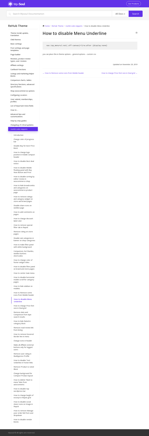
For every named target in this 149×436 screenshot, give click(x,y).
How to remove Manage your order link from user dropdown (24, 412)
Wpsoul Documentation (22, 4)
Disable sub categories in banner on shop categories (24, 239)
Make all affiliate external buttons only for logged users (24, 347)
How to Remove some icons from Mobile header (24, 293)
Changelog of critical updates (22, 125)
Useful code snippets (18, 129)
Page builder (15, 54)
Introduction (18, 135)
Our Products (133, 3)
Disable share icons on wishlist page (23, 206)
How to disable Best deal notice (24, 162)
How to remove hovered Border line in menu (24, 335)
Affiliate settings (17, 65)
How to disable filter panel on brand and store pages (24, 267)
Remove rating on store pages (23, 232)
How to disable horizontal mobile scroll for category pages (24, 279)
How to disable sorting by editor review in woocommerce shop (24, 178)
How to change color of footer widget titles (23, 261)
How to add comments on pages (24, 213)
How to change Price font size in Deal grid (24, 307)
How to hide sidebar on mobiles (23, 287)
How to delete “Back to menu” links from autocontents (23, 382)
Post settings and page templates (19, 49)
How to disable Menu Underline (23, 300)
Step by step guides (18, 120)
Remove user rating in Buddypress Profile (22, 355)
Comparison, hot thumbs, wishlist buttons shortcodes (24, 253)
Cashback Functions (18, 69)
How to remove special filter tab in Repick (23, 226)
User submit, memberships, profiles (21, 100)
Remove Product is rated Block (24, 368)
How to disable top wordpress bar (21, 390)
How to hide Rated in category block (22, 322)
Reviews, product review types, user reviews (20, 59)
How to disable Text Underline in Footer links (23, 361)
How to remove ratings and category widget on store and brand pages (23, 198)
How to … (14, 110)
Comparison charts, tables (20, 80)
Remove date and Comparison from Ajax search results (22, 314)
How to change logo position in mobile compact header (24, 154)
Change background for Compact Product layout (23, 374)
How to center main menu (24, 273)
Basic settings (16, 44)
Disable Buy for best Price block (24, 147)
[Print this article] (136, 32)
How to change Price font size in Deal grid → (119, 73)
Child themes (15, 39)
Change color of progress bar (24, 140)
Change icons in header (23, 340)
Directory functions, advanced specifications (22, 85)
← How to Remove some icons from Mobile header (63, 73)
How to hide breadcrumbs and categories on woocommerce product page (24, 189)
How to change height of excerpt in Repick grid (23, 396)
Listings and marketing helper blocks (22, 74)
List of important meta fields (21, 106)
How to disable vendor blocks (23, 420)
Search (135, 13)
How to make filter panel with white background (24, 245)
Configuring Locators (18, 95)
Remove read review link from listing (23, 328)
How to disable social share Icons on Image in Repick (23, 404)
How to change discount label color (23, 219)
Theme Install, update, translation (19, 34)
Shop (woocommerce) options (22, 91)
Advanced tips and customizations (17, 115)
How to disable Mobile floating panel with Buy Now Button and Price (23, 169)
